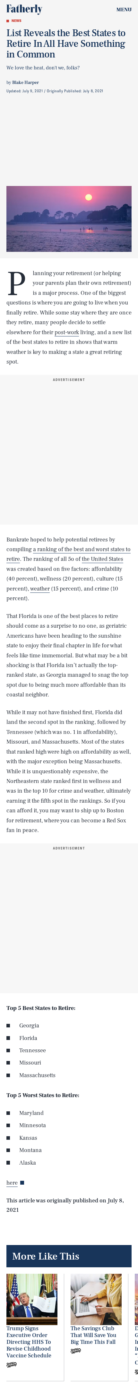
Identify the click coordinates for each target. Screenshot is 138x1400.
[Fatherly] (24, 10)
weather (40, 588)
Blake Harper (25, 83)
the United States (102, 559)
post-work (67, 332)
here (12, 1183)
